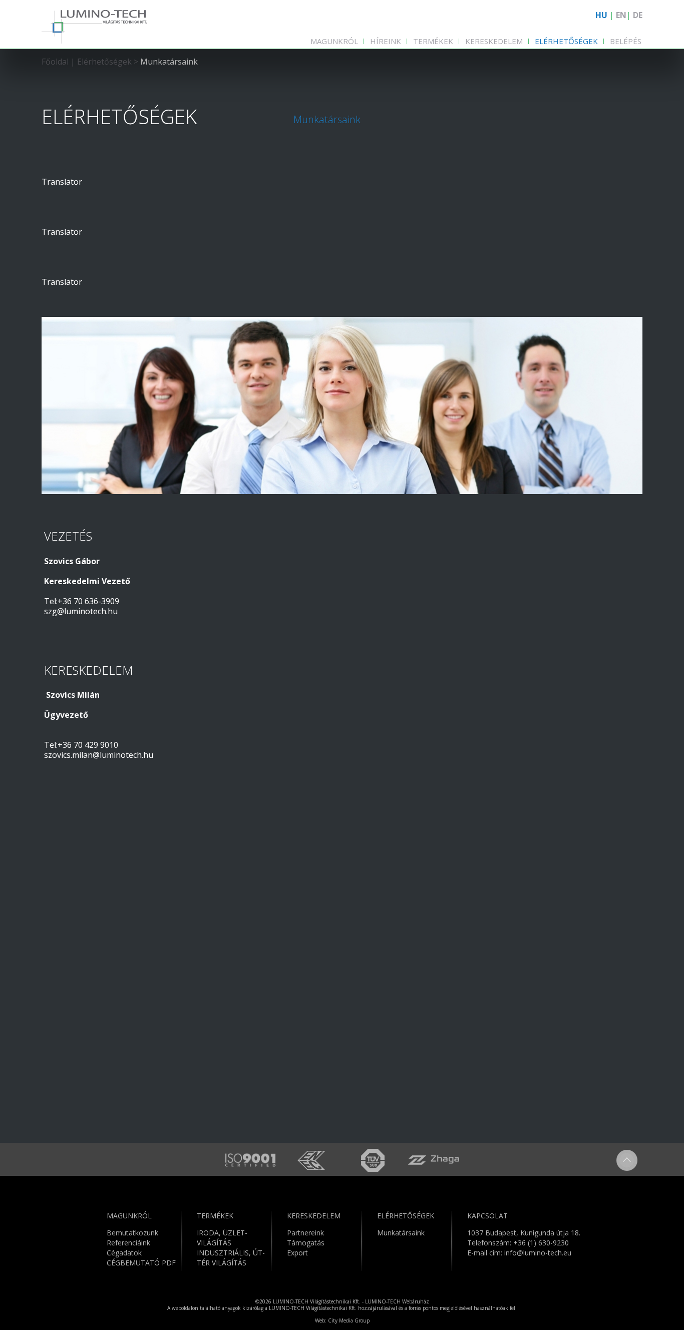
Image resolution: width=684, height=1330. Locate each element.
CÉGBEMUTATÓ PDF (141, 1262)
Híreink (385, 41)
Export (297, 1252)
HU (601, 15)
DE (637, 15)
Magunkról (334, 41)
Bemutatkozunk (132, 1232)
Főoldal (55, 61)
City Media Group (349, 1320)
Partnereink (305, 1232)
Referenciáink (128, 1242)
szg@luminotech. (76, 611)
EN (621, 15)
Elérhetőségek (566, 41)
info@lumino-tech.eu (537, 1252)
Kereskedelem (494, 41)
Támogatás (305, 1242)
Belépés (625, 41)
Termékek (433, 41)
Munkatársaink (169, 61)
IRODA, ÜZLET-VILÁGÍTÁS (222, 1237)
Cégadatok (124, 1252)
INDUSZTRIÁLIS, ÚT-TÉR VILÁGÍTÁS (231, 1257)
